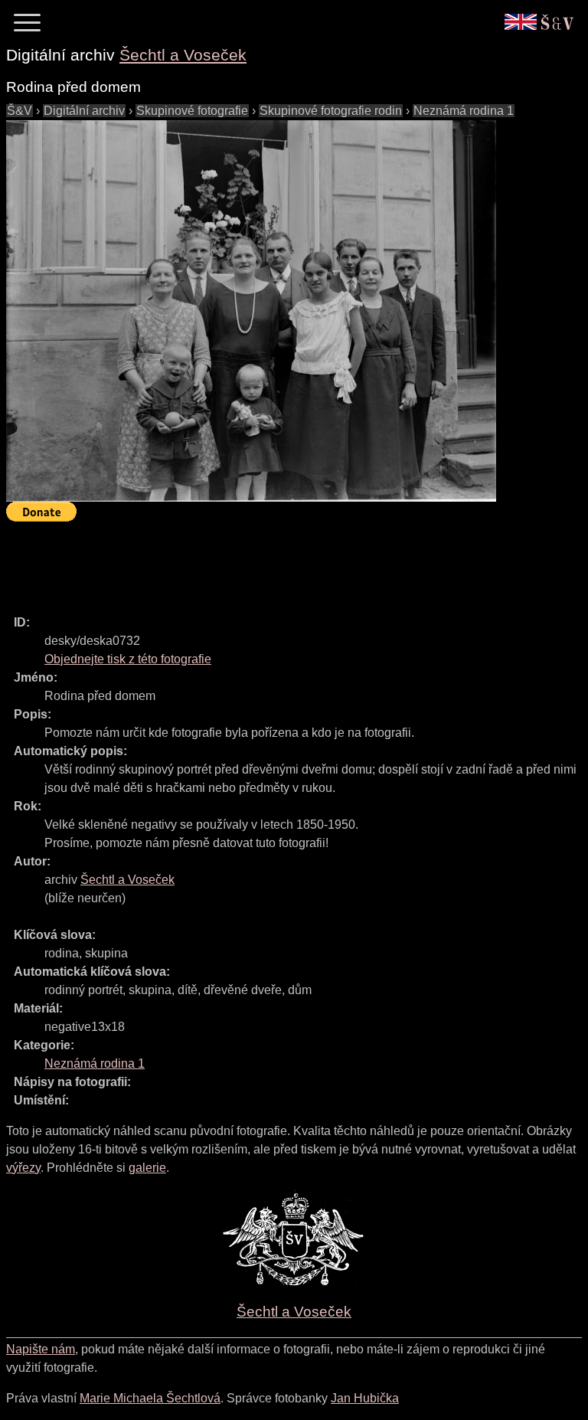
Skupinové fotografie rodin (331, 110)
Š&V (19, 110)
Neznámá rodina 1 (463, 110)
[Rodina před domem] (251, 311)
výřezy (23, 1167)
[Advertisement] (285, 561)
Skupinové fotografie (192, 110)
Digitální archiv (84, 110)
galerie (147, 1167)
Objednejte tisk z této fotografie (127, 659)
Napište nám (40, 1349)
